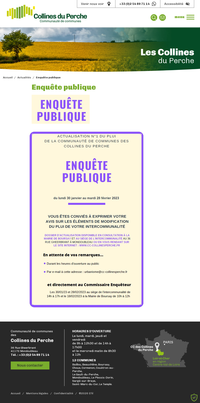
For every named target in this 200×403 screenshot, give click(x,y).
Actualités (24, 77)
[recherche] (154, 17)
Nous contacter (30, 365)
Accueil (7, 77)
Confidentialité (63, 393)
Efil (91, 393)
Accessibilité (173, 4)
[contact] (162, 17)
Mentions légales (37, 393)
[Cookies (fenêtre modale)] (194, 397)
